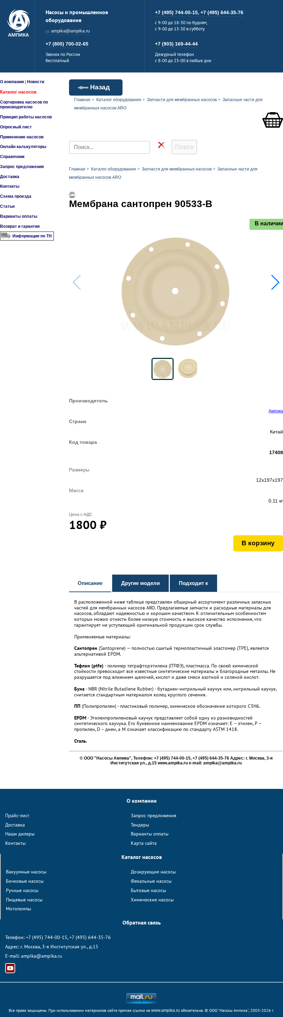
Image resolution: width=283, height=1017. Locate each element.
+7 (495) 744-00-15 (46, 937)
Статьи (7, 206)
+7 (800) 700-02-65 (67, 44)
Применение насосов (21, 137)
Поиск (184, 146)
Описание (90, 583)
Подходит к (193, 583)
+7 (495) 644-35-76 (222, 12)
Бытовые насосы (148, 890)
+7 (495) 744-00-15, (178, 12)
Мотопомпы (18, 909)
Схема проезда (15, 196)
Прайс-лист (17, 815)
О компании (12, 81)
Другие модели (140, 583)
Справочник (12, 156)
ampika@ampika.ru (70, 30)
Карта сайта (144, 843)
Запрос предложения (22, 166)
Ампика (276, 411)
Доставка (9, 176)
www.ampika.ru (165, 1010)
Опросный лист (16, 127)
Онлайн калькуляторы (23, 146)
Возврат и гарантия (20, 226)
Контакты (9, 186)
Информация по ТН (32, 236)
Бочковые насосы (24, 881)
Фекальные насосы (151, 881)
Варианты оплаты (18, 216)
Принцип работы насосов (26, 117)
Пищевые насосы (24, 900)
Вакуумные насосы (26, 872)
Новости (35, 81)
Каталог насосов (18, 92)
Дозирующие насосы (153, 872)
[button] (275, 282)
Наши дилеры (20, 834)
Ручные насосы (22, 890)
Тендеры (140, 825)
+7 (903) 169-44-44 (176, 44)
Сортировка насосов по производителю (24, 104)
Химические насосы (152, 900)
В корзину (258, 543)
